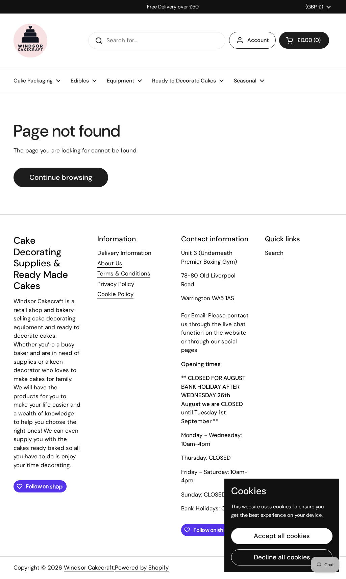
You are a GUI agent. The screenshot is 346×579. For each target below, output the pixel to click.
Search (274, 253)
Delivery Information (124, 253)
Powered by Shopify (142, 567)
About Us (109, 263)
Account (258, 40)
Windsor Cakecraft (89, 567)
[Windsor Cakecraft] (30, 40)
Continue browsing (60, 177)
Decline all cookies (282, 557)
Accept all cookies (282, 536)
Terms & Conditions (123, 273)
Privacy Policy (115, 284)
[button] (304, 40)
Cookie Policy (115, 294)
